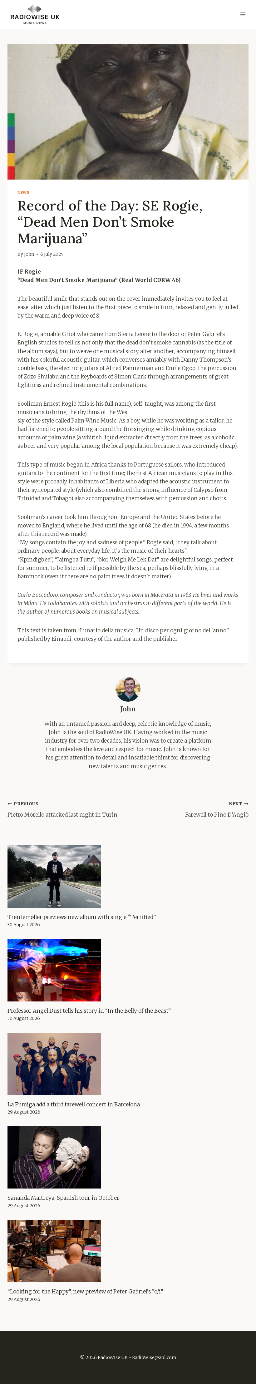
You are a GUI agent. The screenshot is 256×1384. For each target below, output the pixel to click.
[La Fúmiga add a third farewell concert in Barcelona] (128, 1064)
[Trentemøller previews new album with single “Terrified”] (128, 876)
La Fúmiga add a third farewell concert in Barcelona (73, 1104)
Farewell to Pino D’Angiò (217, 809)
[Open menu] (243, 14)
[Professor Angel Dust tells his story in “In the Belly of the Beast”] (128, 970)
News (23, 192)
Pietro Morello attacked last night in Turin (62, 809)
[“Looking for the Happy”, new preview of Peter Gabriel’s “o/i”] (128, 1251)
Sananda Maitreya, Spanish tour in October (63, 1197)
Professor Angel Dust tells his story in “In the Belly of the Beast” (89, 1010)
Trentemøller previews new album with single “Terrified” (81, 917)
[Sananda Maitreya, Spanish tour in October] (128, 1157)
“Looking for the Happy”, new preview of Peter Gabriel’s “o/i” (85, 1291)
